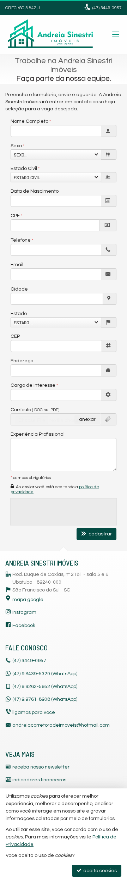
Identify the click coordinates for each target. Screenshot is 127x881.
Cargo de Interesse (33, 385)
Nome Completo (29, 121)
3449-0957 (107, 8)
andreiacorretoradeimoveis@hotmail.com (61, 725)
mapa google (27, 599)
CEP (15, 336)
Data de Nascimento (35, 191)
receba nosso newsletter (40, 767)
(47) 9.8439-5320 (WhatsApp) (44, 673)
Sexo (16, 145)
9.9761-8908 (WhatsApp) (44, 699)
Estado (19, 313)
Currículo (35, 409)
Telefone (21, 240)
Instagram (24, 612)
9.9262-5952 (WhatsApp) (44, 686)
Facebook (23, 625)
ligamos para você (33, 712)
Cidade (19, 289)
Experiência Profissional (38, 434)
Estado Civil (24, 168)
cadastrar (99, 534)
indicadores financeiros (39, 779)
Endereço (22, 360)
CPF (15, 215)
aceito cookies (99, 870)
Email (17, 264)
